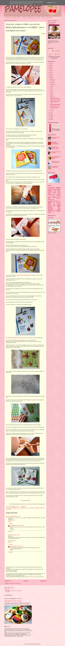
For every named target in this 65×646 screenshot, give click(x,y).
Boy (9, 508)
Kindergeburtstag (51, 201)
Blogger (39, 644)
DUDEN (18, 508)
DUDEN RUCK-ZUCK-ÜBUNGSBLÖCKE (23, 275)
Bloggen (58, 188)
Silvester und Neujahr (54, 206)
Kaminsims (58, 198)
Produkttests (42, 508)
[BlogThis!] (22, 506)
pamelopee (12, 525)
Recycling (58, 204)
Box (48, 189)
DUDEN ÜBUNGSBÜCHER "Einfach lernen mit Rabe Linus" (17, 337)
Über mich (19, 17)
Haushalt (50, 197)
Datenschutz (7, 17)
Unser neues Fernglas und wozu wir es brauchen (13, 590)
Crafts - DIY (52, 191)
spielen (9, 509)
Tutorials (58, 207)
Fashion (49, 193)
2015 (50, 115)
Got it (54, 2)
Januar (51, 110)
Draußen (58, 190)
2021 (50, 72)
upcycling (49, 212)
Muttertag (58, 203)
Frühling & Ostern (54, 194)
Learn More (49, 2)
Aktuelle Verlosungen (32, 17)
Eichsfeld (50, 192)
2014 (50, 117)
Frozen (59, 193)
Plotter (54, 204)
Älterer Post (43, 581)
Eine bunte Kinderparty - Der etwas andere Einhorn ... (55, 107)
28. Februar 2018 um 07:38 (15, 516)
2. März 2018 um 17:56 (19, 525)
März (51, 95)
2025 (50, 65)
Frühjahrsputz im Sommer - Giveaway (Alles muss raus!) (55, 148)
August (51, 86)
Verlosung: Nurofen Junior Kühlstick (55, 167)
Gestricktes (50, 196)
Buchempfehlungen (13, 508)
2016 (50, 114)
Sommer (50, 208)
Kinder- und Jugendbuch (30, 508)
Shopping (58, 205)
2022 (50, 70)
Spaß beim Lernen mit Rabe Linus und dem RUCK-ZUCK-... (55, 101)
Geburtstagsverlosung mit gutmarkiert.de (56, 162)
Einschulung (22, 508)
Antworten (10, 521)
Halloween (58, 196)
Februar (51, 96)
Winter (49, 211)
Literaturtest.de (29, 504)
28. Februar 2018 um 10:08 (14, 535)
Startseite (14, 17)
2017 (50, 112)
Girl (25, 508)
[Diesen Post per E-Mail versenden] (21, 506)
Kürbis (54, 202)
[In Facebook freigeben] (23, 506)
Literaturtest (37, 508)
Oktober (51, 82)
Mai (51, 91)
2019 (50, 76)
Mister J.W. (7, 590)
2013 (50, 119)
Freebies (54, 193)
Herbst (54, 197)
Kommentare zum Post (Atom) (14, 583)
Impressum (43, 17)
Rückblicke (50, 205)
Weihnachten (57, 210)
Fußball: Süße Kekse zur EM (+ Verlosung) (12, 601)
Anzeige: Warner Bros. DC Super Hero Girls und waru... (55, 99)
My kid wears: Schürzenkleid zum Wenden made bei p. (55, 143)
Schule (7, 509)
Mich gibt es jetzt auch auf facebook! (56, 138)
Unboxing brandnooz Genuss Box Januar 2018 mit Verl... (55, 105)
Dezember (52, 79)
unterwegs (58, 211)
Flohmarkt (24, 17)
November (52, 81)
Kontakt (38, 17)
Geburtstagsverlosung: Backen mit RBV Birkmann (56, 157)
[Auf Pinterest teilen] (24, 506)
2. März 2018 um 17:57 (19, 546)
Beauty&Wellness (51, 187)
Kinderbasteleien (51, 200)
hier (19, 489)
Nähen (49, 204)
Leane (9, 516)
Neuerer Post (8, 581)
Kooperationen (49, 17)
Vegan (59, 209)
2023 (50, 69)
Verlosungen (50, 210)
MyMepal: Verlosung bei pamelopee (56, 152)
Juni (51, 89)
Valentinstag (50, 209)
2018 (50, 77)
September (52, 84)
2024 (50, 67)
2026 (50, 63)
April (51, 93)
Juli (51, 88)
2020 (50, 74)
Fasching (58, 192)
